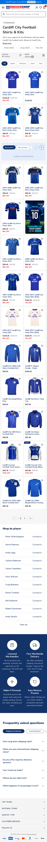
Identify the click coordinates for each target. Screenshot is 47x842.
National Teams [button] (9, 808)
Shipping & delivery (13, 731)
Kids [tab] (40, 63)
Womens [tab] (22, 63)
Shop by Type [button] (8, 815)
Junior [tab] (33, 63)
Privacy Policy (31, 834)
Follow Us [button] (7, 828)
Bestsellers (9, 147)
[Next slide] (41, 147)
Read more (7, 43)
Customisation (35, 731)
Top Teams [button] (7, 802)
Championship (9, 23)
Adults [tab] (12, 63)
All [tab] (4, 63)
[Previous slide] (35, 147)
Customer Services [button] (11, 821)
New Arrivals (22, 147)
